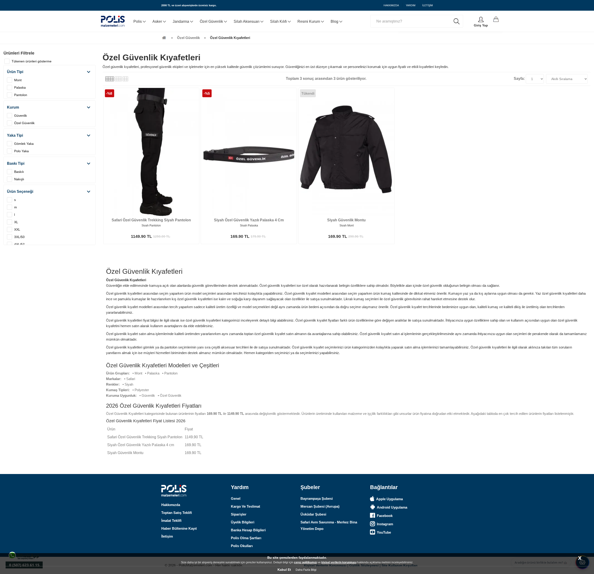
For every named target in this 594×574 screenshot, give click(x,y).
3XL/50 (19, 237)
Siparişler (238, 514)
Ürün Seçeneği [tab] (20, 191)
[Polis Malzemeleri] (164, 38)
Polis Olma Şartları (246, 538)
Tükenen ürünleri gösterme (32, 61)
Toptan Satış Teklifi (176, 513)
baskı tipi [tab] (15, 163)
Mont (18, 80)
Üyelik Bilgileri (242, 522)
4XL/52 (19, 244)
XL (16, 222)
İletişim (167, 536)
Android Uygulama (392, 507)
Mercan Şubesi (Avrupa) (319, 506)
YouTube (384, 532)
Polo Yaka (21, 151)
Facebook (385, 516)
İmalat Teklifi (171, 520)
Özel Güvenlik (24, 123)
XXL (17, 229)
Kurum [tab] (13, 107)
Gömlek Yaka (24, 143)
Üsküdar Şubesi (313, 514)
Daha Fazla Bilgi (306, 569)
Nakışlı (19, 179)
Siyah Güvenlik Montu (346, 220)
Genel (235, 498)
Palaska (20, 87)
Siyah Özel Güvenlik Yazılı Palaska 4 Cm (249, 220)
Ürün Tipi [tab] (15, 72)
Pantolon (20, 95)
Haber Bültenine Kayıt (179, 528)
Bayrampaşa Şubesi (316, 498)
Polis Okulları (242, 546)
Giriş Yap (481, 25)
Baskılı (19, 172)
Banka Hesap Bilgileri (248, 530)
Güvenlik (20, 115)
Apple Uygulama (389, 499)
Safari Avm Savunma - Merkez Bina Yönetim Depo (328, 525)
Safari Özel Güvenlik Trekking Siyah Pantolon (151, 220)
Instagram (385, 524)
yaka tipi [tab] (15, 135)
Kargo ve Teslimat (245, 506)
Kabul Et (284, 569)
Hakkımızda (170, 505)
